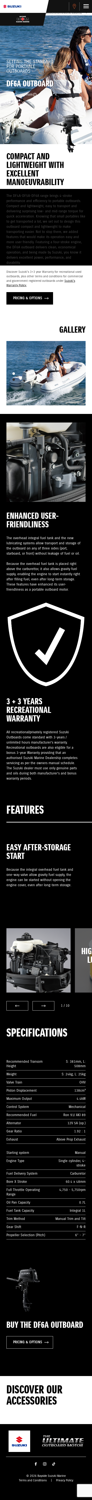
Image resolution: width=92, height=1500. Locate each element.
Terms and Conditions (33, 1480)
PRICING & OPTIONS (27, 298)
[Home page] (12, 6)
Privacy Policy (64, 1480)
